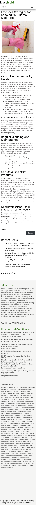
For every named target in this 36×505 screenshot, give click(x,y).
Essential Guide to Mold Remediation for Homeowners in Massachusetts (18, 266)
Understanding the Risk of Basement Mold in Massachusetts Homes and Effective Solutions (19, 255)
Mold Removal (9, 277)
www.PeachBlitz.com (25, 503)
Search (3, 229)
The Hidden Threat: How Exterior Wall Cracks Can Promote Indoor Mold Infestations (19, 244)
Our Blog (3, 503)
